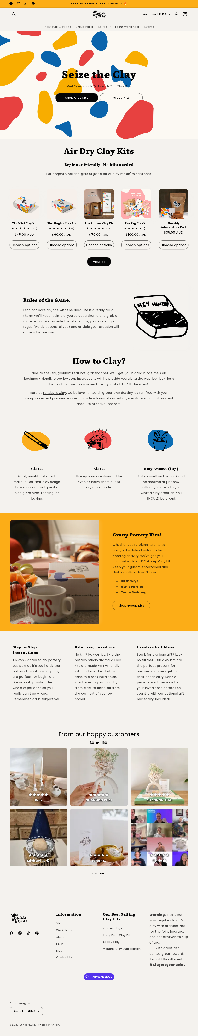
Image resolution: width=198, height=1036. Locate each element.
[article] (38, 777)
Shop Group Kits (131, 605)
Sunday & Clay (54, 393)
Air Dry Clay (111, 942)
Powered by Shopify (48, 1024)
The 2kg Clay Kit (136, 223)
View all (99, 262)
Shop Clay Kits (76, 98)
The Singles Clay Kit (61, 223)
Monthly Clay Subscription (122, 949)
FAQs (59, 944)
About (60, 937)
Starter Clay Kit (114, 928)
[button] (14, 14)
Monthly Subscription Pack (173, 225)
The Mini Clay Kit (24, 223)
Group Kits (121, 98)
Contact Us (64, 957)
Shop (59, 923)
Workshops (64, 930)
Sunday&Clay (28, 1024)
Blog (59, 951)
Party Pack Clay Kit (116, 935)
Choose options (24, 245)
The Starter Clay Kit (99, 223)
